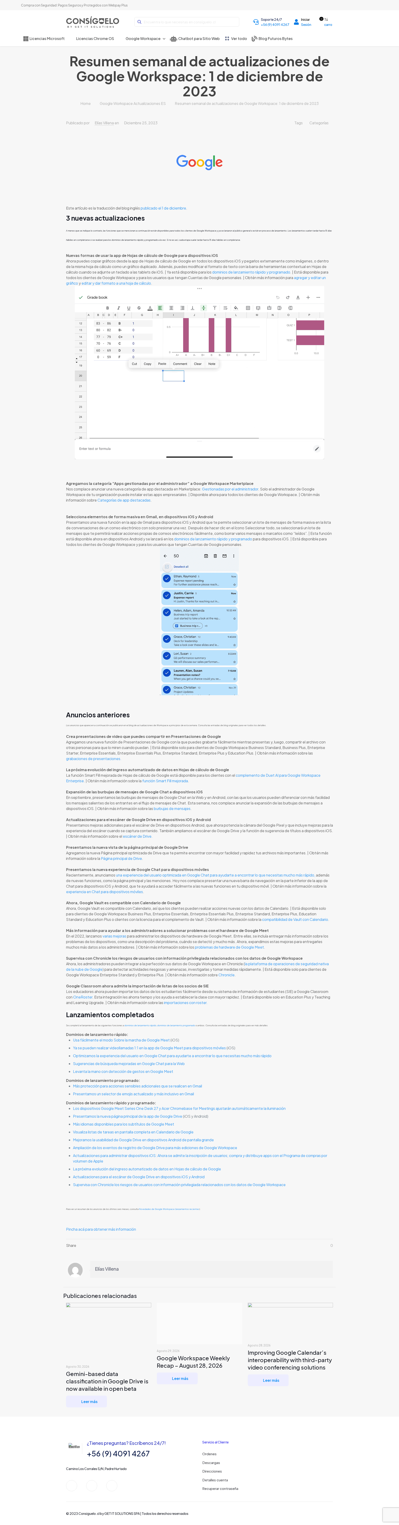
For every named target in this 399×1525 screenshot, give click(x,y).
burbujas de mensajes (172, 808)
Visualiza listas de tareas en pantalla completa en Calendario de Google (133, 1131)
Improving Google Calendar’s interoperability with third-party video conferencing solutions (290, 1360)
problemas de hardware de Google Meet (229, 947)
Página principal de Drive (121, 858)
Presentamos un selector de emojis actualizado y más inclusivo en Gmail (133, 1093)
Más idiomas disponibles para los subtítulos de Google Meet (124, 1124)
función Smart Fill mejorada (165, 780)
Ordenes (209, 1454)
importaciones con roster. (186, 1002)
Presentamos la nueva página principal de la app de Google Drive (127, 1116)
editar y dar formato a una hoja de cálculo (116, 283)
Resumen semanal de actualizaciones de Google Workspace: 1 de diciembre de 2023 (247, 103)
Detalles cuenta (215, 1480)
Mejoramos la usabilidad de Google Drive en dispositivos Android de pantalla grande (144, 1139)
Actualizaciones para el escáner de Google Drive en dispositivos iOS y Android (139, 1176)
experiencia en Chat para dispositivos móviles (104, 891)
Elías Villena (104, 122)
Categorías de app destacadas (124, 500)
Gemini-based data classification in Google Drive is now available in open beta (107, 1381)
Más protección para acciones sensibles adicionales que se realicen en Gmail (138, 1086)
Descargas (211, 1462)
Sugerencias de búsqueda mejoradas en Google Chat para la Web (129, 1063)
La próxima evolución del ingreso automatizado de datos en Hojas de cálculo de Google (147, 1168)
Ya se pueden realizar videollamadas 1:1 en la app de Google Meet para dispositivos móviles (149, 1047)
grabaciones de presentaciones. (94, 758)
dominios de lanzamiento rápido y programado (251, 272)
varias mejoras (114, 936)
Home (85, 103)
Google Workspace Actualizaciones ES (133, 103)
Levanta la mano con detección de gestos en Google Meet (123, 1071)
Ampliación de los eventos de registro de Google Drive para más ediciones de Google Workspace (155, 1147)
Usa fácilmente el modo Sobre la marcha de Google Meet (121, 1040)
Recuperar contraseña (220, 1488)
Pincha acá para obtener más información (101, 1229)
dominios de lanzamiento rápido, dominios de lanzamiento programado (159, 1025)
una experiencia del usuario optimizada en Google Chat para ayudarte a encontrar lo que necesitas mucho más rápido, (215, 875)
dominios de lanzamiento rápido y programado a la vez (139, 240)
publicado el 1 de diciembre (163, 208)
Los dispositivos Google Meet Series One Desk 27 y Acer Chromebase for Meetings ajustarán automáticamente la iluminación (179, 1108)
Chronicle (226, 974)
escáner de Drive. (138, 836)
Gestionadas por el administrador (230, 489)
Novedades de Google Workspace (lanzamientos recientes (169, 1209)
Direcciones (212, 1471)
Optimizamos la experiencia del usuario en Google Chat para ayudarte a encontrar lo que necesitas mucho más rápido (172, 1055)
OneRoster (82, 997)
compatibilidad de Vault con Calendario (295, 919)
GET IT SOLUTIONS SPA (122, 1513)
